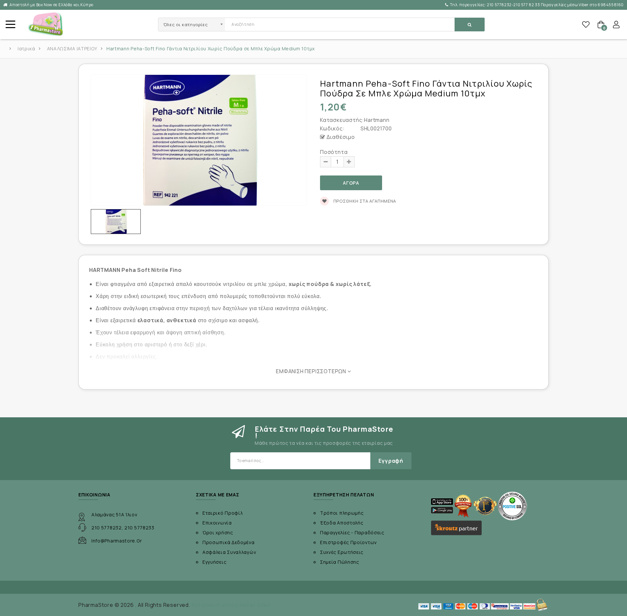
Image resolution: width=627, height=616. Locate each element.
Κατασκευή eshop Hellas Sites (231, 604)
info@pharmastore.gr (116, 541)
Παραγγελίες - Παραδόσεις (352, 532)
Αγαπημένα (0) (585, 24)
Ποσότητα (333, 152)
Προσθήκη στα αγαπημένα (364, 201)
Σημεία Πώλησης (339, 562)
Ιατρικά (26, 48)
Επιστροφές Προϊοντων (348, 542)
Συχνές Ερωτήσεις (341, 552)
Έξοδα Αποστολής (341, 523)
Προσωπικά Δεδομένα (228, 542)
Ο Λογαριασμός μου (616, 24)
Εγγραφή (390, 460)
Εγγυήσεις (214, 562)
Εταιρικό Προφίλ (222, 513)
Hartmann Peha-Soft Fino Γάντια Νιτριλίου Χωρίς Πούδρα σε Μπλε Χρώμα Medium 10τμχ (210, 48)
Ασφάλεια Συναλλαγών (229, 552)
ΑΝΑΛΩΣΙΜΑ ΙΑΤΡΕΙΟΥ (72, 48)
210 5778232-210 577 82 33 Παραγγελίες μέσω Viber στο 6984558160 (537, 5)
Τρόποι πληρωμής (342, 513)
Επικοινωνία (217, 523)
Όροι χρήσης (217, 532)
